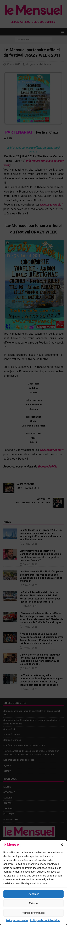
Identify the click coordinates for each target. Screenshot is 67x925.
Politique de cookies (17, 920)
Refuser (33, 903)
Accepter (34, 893)
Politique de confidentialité (45, 920)
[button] (62, 844)
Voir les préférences (33, 912)
